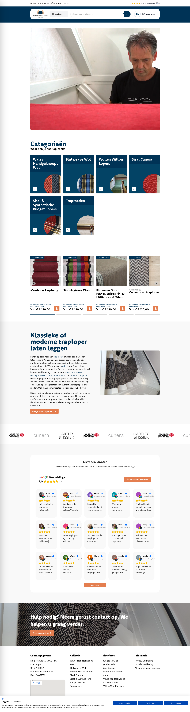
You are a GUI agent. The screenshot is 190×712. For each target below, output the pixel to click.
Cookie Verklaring (144, 664)
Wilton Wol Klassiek (113, 686)
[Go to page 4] (121, 314)
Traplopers (59, 14)
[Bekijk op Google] (41, 494)
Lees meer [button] (43, 513)
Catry (49, 375)
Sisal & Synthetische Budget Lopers (80, 680)
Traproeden (43, 3)
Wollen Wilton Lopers (81, 671)
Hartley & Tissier (38, 375)
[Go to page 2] (68, 314)
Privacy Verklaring (144, 660)
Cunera (56, 375)
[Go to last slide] (34, 283)
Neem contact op (41, 633)
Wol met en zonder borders (112, 673)
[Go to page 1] (42, 314)
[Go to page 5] (147, 314)
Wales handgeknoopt (113, 678)
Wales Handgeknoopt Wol (81, 662)
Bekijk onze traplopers (43, 411)
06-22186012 (37, 667)
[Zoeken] (127, 14)
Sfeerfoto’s (56, 3)
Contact (66, 3)
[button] (56, 308)
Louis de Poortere (73, 372)
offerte (65, 366)
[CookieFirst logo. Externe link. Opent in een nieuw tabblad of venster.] (3, 699)
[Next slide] (156, 283)
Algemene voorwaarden (147, 667)
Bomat (64, 375)
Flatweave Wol (78, 667)
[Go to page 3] (95, 314)
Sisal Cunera (76, 675)
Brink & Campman (79, 375)
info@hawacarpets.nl (41, 671)
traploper (58, 356)
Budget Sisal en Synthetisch (110, 662)
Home (33, 3)
